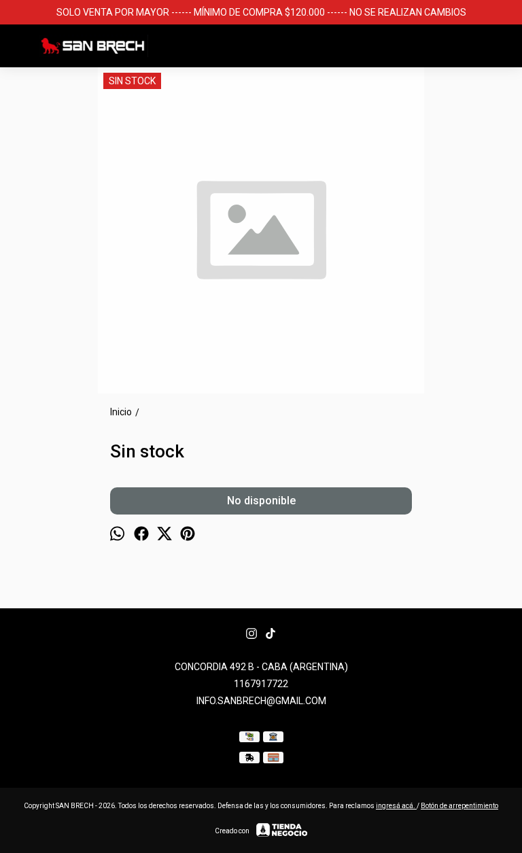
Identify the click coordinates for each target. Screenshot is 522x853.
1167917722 (261, 683)
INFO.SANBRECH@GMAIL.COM (261, 700)
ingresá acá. (396, 806)
